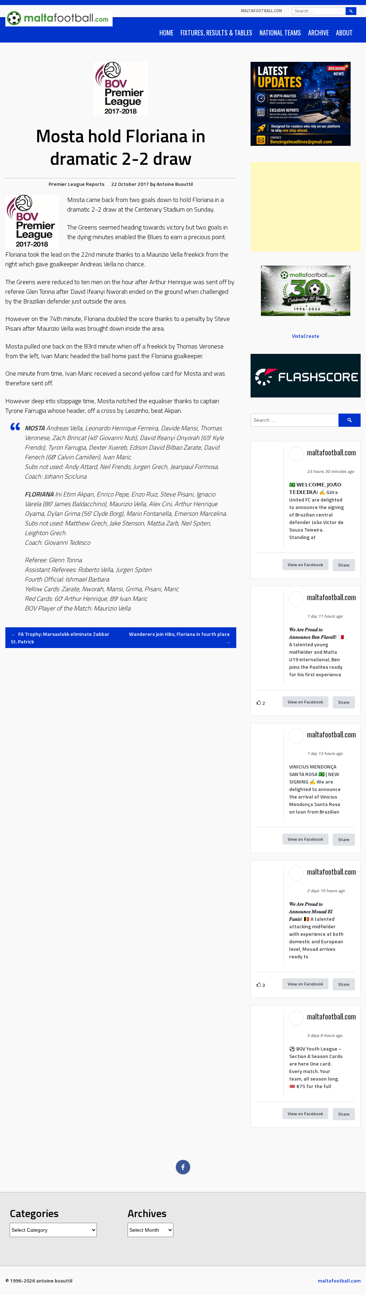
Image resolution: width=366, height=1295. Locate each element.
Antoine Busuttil (175, 184)
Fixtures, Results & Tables (216, 32)
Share (344, 565)
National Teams (280, 32)
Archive (318, 32)
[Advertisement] (306, 206)
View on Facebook (305, 564)
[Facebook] (183, 1167)
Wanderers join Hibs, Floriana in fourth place (180, 637)
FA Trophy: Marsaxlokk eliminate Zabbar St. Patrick (60, 637)
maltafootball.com (261, 11)
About (344, 32)
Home (166, 32)
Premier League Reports (76, 184)
